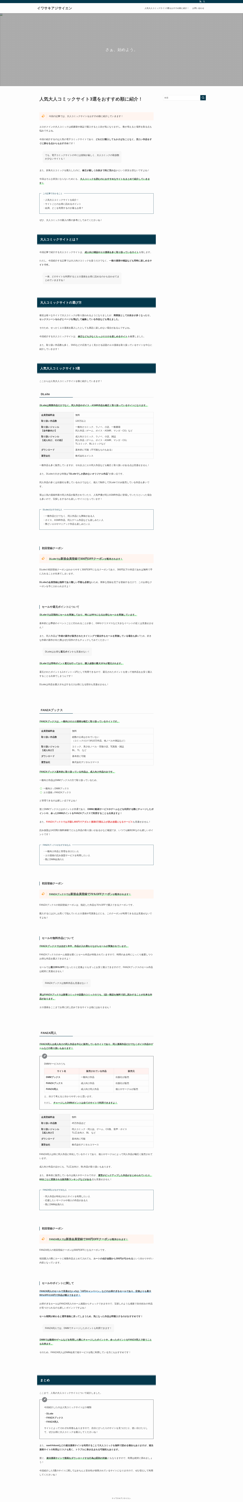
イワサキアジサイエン (54, 8)
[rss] (200, 1)
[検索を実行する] (203, 97)
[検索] (204, 1)
